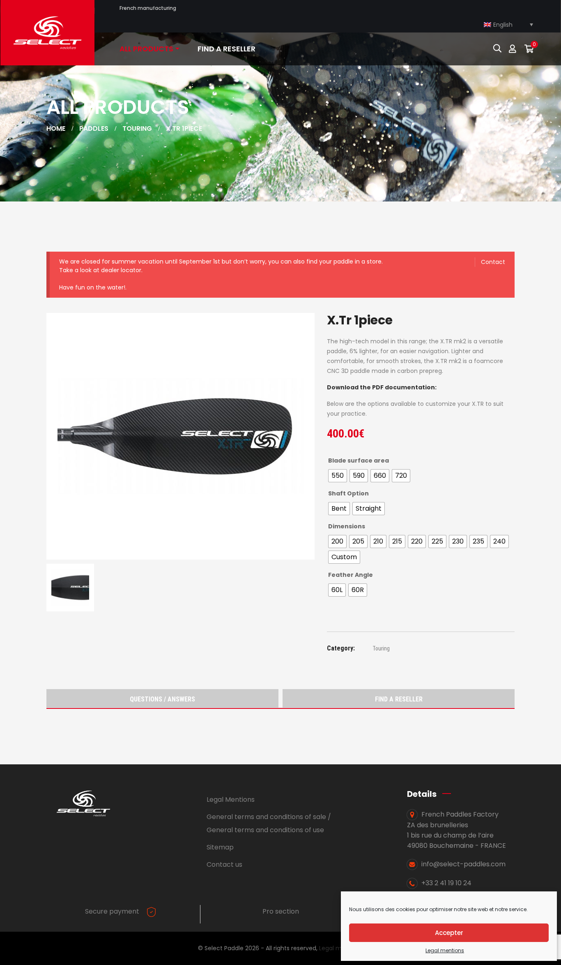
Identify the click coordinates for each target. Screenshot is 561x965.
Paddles (93, 128)
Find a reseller (399, 699)
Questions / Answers (162, 699)
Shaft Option (348, 493)
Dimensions (346, 526)
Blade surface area (358, 460)
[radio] (338, 476)
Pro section (280, 911)
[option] (180, 436)
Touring (137, 128)
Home (55, 128)
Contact (493, 262)
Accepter (449, 932)
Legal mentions (444, 950)
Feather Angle (350, 575)
